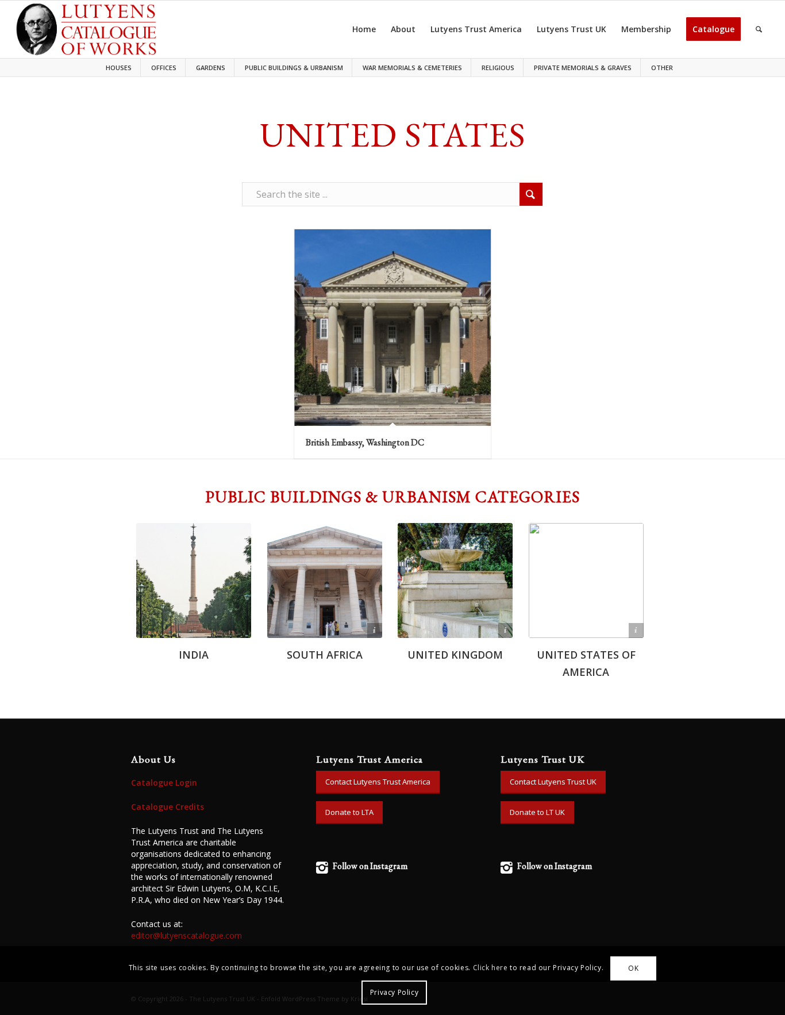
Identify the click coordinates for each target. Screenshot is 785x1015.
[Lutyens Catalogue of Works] (86, 29)
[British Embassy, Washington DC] (392, 327)
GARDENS (210, 67)
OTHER (662, 67)
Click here (490, 968)
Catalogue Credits (167, 806)
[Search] (758, 29)
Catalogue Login (164, 782)
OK (633, 968)
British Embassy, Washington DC (365, 442)
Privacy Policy (394, 992)
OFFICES (163, 67)
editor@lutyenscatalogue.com (186, 935)
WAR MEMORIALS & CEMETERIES (412, 67)
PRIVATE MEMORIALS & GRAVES (583, 67)
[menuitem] (122, 67)
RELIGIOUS (498, 67)
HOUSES (119, 67)
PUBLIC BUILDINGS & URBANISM (294, 67)
